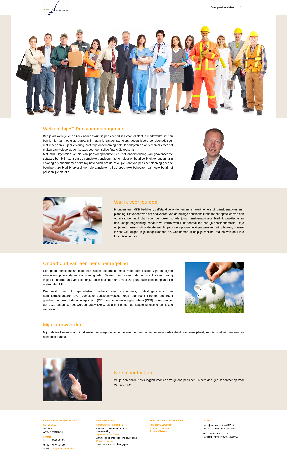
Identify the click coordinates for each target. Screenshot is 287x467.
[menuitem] (223, 7)
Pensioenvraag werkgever (161, 425)
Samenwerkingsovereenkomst (110, 425)
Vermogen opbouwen (159, 428)
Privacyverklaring (104, 441)
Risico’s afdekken (158, 431)
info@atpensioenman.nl (62, 448)
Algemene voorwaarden (107, 434)
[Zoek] (241, 7)
